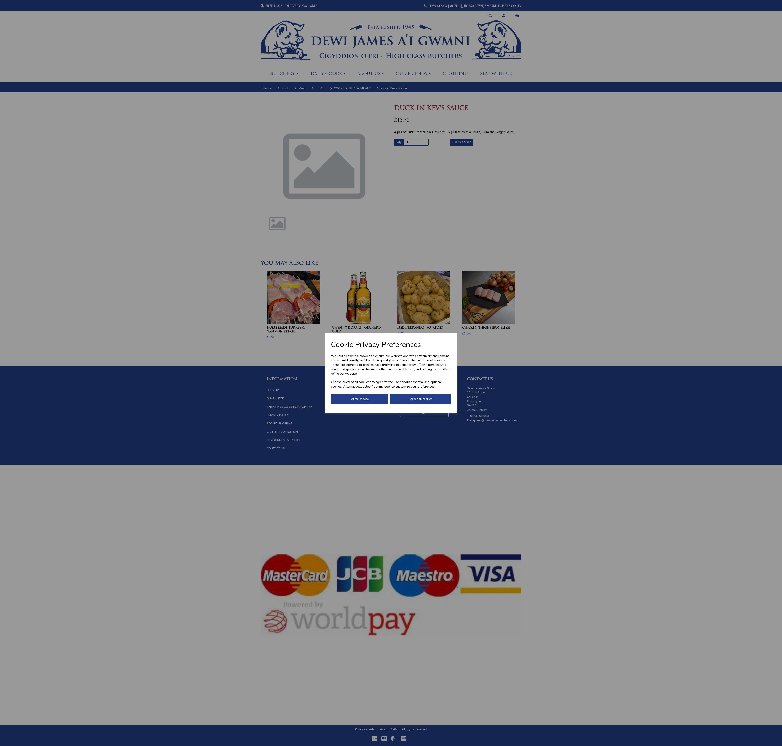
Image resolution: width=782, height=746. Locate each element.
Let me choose (359, 399)
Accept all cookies (420, 399)
